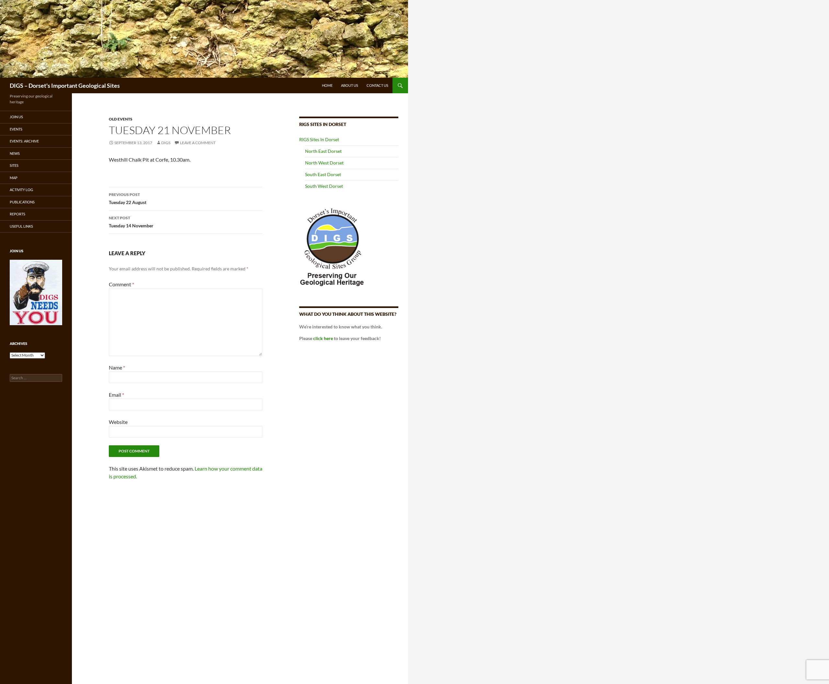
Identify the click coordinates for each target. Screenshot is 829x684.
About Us (349, 85)
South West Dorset (324, 186)
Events (16, 129)
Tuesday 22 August (127, 198)
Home (327, 85)
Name (117, 367)
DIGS (165, 142)
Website (118, 422)
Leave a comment (198, 142)
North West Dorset (324, 162)
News (15, 153)
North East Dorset (323, 151)
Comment (121, 284)
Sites (14, 165)
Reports (17, 214)
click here (323, 338)
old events (120, 119)
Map (13, 178)
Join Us (16, 117)
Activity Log (21, 190)
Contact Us (377, 85)
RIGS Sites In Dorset (319, 139)
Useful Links (21, 226)
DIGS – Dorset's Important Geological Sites (65, 85)
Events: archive (24, 141)
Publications (22, 202)
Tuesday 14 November (131, 221)
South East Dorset (323, 174)
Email (116, 395)
